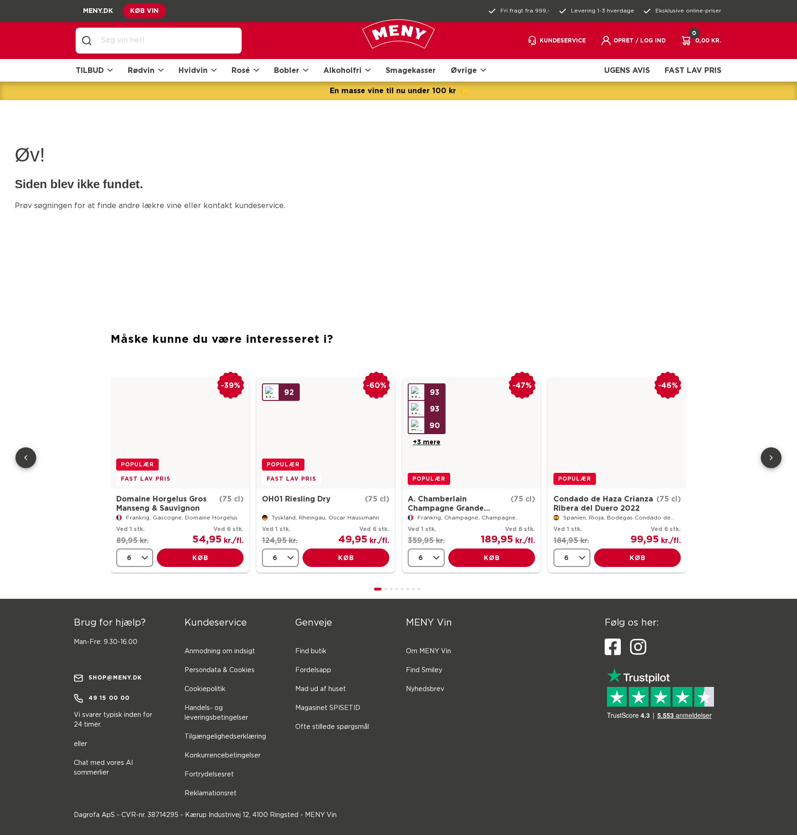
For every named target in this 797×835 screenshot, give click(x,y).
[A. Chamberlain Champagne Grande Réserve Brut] (471, 433)
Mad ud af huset (320, 689)
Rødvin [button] (141, 70)
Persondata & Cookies (219, 670)
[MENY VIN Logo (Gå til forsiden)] (398, 41)
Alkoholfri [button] (342, 70)
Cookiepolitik (205, 689)
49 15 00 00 (109, 698)
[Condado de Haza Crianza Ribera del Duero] (617, 433)
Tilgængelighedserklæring (225, 737)
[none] (134, 558)
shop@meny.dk (115, 677)
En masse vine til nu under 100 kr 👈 (399, 90)
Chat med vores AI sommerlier (103, 767)
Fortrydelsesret (209, 774)
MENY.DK (98, 10)
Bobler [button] (286, 70)
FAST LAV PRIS (693, 70)
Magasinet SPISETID (327, 708)
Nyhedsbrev (425, 689)
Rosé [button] (241, 70)
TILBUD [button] (90, 70)
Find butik (311, 651)
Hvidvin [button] (193, 70)
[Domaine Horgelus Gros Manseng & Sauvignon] (180, 433)
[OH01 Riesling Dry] (325, 433)
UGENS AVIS (627, 70)
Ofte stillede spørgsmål (332, 727)
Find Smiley (424, 670)
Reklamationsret (210, 793)
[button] (633, 40)
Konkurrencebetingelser (222, 755)
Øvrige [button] (464, 70)
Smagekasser (411, 70)
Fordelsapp (313, 670)
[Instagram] (638, 647)
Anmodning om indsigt (219, 651)
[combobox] (166, 40)
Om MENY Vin (428, 651)
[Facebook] (613, 647)
